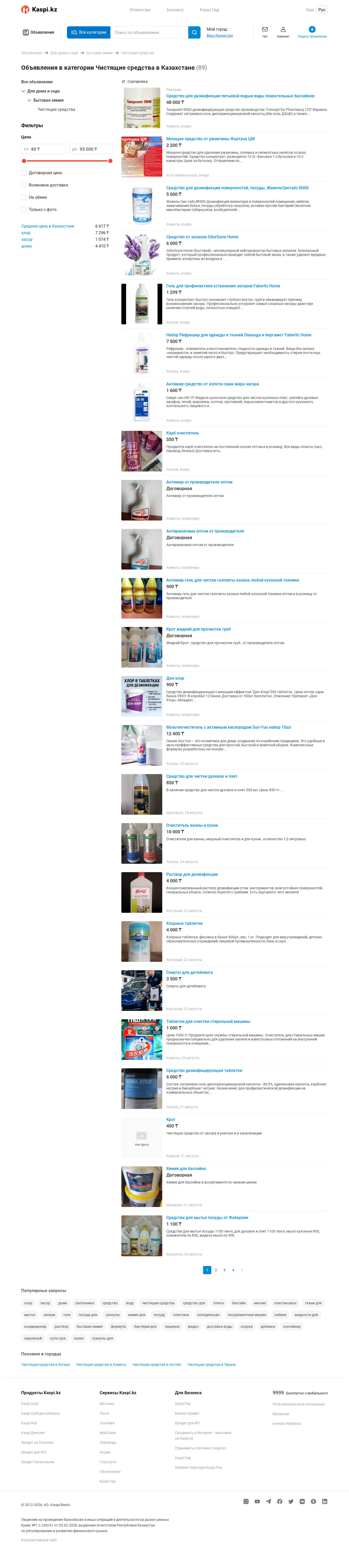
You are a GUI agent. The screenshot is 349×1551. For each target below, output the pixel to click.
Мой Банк (108, 1433)
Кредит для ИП (33, 1452)
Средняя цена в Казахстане (47, 226)
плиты (218, 1303)
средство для (194, 1303)
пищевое (172, 1326)
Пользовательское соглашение (299, 1404)
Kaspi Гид (107, 1481)
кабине (280, 1315)
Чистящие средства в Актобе (156, 1365)
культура (58, 1338)
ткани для (313, 1303)
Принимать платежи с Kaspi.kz (200, 1448)
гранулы (113, 1315)
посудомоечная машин (247, 1315)
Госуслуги (108, 1462)
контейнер (292, 1326)
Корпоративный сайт (39, 1540)
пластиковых (285, 1303)
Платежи (107, 1423)
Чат (265, 36)
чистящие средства (158, 1303)
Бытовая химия (48, 100)
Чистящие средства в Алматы (101, 1365)
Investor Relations (287, 1424)
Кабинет (283, 36)
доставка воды (219, 1326)
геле (67, 1315)
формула (118, 1326)
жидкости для (306, 1315)
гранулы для (102, 1338)
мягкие (260, 1303)
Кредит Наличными (37, 1462)
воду (130, 1303)
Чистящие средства (56, 109)
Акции (105, 1452)
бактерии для (145, 1326)
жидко (193, 1326)
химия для (136, 1315)
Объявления (42, 32)
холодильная (208, 1315)
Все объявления (37, 81)
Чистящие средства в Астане (45, 1365)
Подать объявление (312, 36)
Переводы (108, 1442)
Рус (321, 9)
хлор (25, 232)
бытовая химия (90, 1326)
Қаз (310, 9)
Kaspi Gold (29, 1404)
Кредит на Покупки (37, 1442)
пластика (181, 1315)
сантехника (84, 1303)
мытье (29, 1315)
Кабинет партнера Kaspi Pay (198, 1467)
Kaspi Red (29, 1423)
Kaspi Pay (183, 1404)
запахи (49, 1315)
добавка (268, 1326)
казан (79, 1338)
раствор (61, 1326)
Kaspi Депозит (33, 1433)
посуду (159, 1315)
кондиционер (35, 1326)
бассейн (239, 1303)
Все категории (92, 32)
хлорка (247, 1326)
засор (26, 239)
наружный (33, 1338)
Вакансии (281, 1414)
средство (110, 1303)
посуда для (88, 1315)
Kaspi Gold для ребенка (40, 1413)
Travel (104, 1413)
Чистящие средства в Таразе (211, 1365)
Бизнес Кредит (187, 1413)
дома (26, 246)
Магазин (107, 1404)
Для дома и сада (43, 91)
